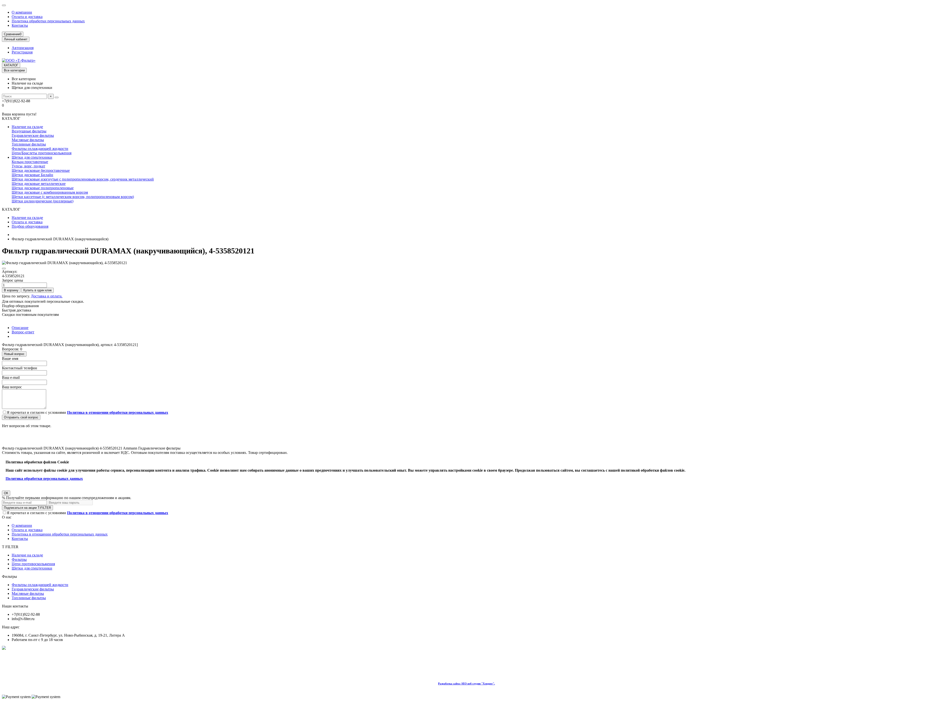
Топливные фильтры (29, 144)
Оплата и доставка (27, 17)
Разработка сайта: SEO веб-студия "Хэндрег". (466, 683)
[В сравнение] (4, 268)
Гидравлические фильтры (33, 135)
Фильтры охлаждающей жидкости (40, 149)
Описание (20, 328)
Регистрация (22, 52)
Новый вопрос (14, 354)
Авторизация (23, 48)
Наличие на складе (27, 127)
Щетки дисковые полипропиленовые (43, 188)
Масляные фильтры (28, 140)
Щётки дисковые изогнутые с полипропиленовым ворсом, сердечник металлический (83, 179)
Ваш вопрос (12, 387)
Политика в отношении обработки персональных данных (60, 534)
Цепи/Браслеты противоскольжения (41, 153)
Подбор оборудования (30, 226)
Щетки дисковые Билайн (32, 175)
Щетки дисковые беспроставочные (41, 170)
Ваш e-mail (11, 377)
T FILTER (10, 547)
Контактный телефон (19, 368)
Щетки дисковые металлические (39, 184)
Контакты (20, 25)
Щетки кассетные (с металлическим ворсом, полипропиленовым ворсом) (73, 197)
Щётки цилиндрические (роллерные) (42, 201)
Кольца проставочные (30, 162)
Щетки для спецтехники (32, 157)
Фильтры (19, 559)
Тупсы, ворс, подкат (28, 166)
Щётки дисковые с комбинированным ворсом (50, 192)
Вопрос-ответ (23, 332)
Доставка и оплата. (46, 296)
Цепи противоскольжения (33, 564)
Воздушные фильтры (29, 131)
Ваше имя (10, 358)
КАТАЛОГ (11, 65)
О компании (22, 12)
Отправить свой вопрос (21, 417)
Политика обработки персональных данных (48, 21)
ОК (6, 493)
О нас (6, 517)
